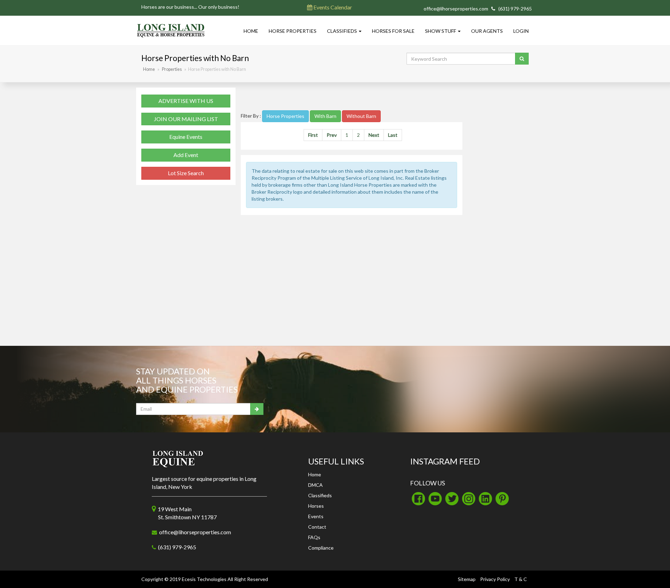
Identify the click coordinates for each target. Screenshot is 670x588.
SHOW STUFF (441, 31)
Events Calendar (332, 7)
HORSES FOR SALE (393, 31)
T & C (520, 579)
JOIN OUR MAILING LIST (186, 119)
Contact (317, 527)
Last (392, 135)
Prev (332, 135)
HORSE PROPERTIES (293, 31)
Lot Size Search (186, 173)
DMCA (315, 485)
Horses (316, 506)
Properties (172, 69)
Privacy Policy (495, 579)
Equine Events (185, 136)
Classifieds (320, 495)
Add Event (185, 154)
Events (315, 516)
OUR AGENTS (487, 31)
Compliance (321, 548)
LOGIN (521, 31)
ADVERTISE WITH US (185, 100)
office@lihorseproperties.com (456, 9)
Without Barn (361, 116)
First (313, 135)
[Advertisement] (351, 98)
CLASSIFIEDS (342, 31)
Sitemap (467, 579)
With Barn (325, 116)
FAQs (314, 537)
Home (149, 69)
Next (373, 135)
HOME (251, 31)
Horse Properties (285, 116)
